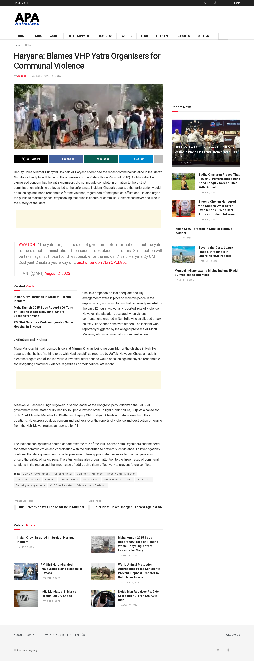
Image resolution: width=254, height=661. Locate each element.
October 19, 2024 (129, 582)
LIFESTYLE (163, 36)
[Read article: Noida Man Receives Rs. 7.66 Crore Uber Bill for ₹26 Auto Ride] (103, 598)
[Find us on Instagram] (225, 3)
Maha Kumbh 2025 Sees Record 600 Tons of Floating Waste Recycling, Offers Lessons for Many (43, 312)
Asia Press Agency (26, 650)
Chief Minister (63, 473)
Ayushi (21, 76)
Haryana (50, 479)
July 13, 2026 (207, 192)
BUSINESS (106, 36)
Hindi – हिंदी (79, 634)
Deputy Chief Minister (121, 473)
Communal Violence (90, 473)
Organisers (144, 479)
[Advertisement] (168, 19)
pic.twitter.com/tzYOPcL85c (102, 262)
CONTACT (32, 634)
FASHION (126, 36)
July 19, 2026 (183, 162)
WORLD (55, 36)
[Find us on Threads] (215, 3)
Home (17, 45)
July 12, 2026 (26, 547)
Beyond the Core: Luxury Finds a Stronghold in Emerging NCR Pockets (216, 252)
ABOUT (18, 634)
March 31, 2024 (51, 601)
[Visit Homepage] (27, 19)
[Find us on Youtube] (210, 3)
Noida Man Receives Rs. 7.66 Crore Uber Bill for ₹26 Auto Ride (138, 596)
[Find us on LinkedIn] (220, 3)
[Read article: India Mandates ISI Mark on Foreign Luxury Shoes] (26, 598)
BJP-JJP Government (36, 473)
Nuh (129, 479)
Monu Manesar (113, 479)
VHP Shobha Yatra (61, 485)
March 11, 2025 (128, 555)
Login (237, 3)
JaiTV (25, 3)
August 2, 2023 (40, 76)
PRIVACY (47, 634)
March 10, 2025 (51, 578)
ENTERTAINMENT (79, 36)
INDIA (38, 36)
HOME (22, 36)
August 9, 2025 (208, 261)
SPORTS (184, 36)
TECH (144, 36)
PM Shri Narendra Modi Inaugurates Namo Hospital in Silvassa (61, 569)
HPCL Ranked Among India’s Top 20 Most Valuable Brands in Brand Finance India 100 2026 (206, 152)
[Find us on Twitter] (204, 3)
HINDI (17, 3)
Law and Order (69, 479)
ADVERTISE (62, 634)
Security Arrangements (30, 485)
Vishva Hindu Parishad (91, 485)
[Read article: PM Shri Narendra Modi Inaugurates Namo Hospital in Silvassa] (26, 571)
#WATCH (27, 244)
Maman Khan (91, 479)
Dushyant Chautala (28, 479)
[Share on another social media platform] (158, 159)
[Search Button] (235, 36)
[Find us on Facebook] (199, 3)
